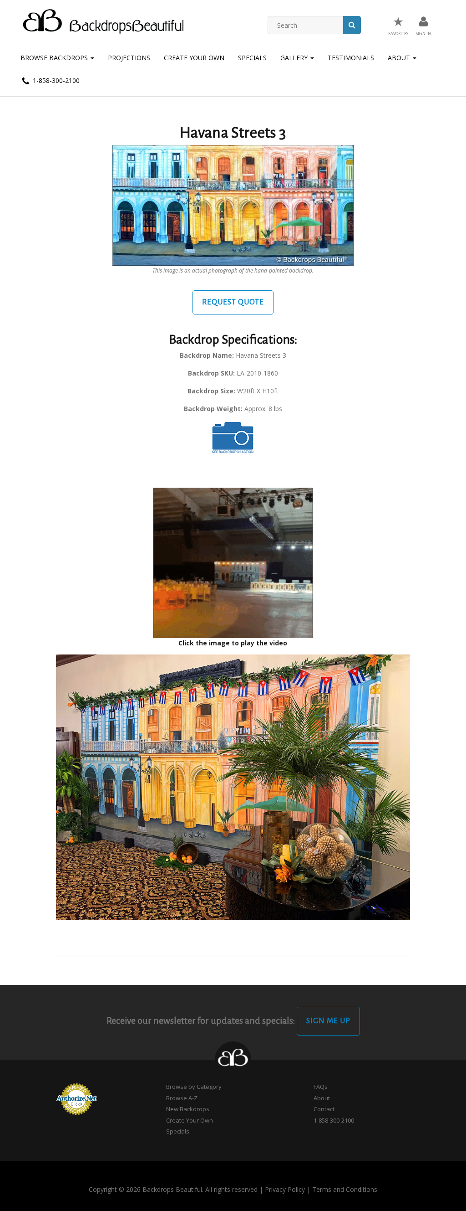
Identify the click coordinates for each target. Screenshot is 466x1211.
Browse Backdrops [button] (55, 57)
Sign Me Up (328, 1021)
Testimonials (351, 57)
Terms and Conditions (344, 1189)
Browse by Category (194, 1086)
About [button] (400, 57)
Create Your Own (194, 57)
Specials (252, 57)
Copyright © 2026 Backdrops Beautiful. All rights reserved (173, 1189)
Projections (129, 57)
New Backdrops (187, 1109)
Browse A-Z (182, 1098)
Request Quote (233, 302)
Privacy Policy (285, 1189)
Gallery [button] (294, 57)
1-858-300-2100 (55, 80)
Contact (324, 1109)
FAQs (321, 1086)
